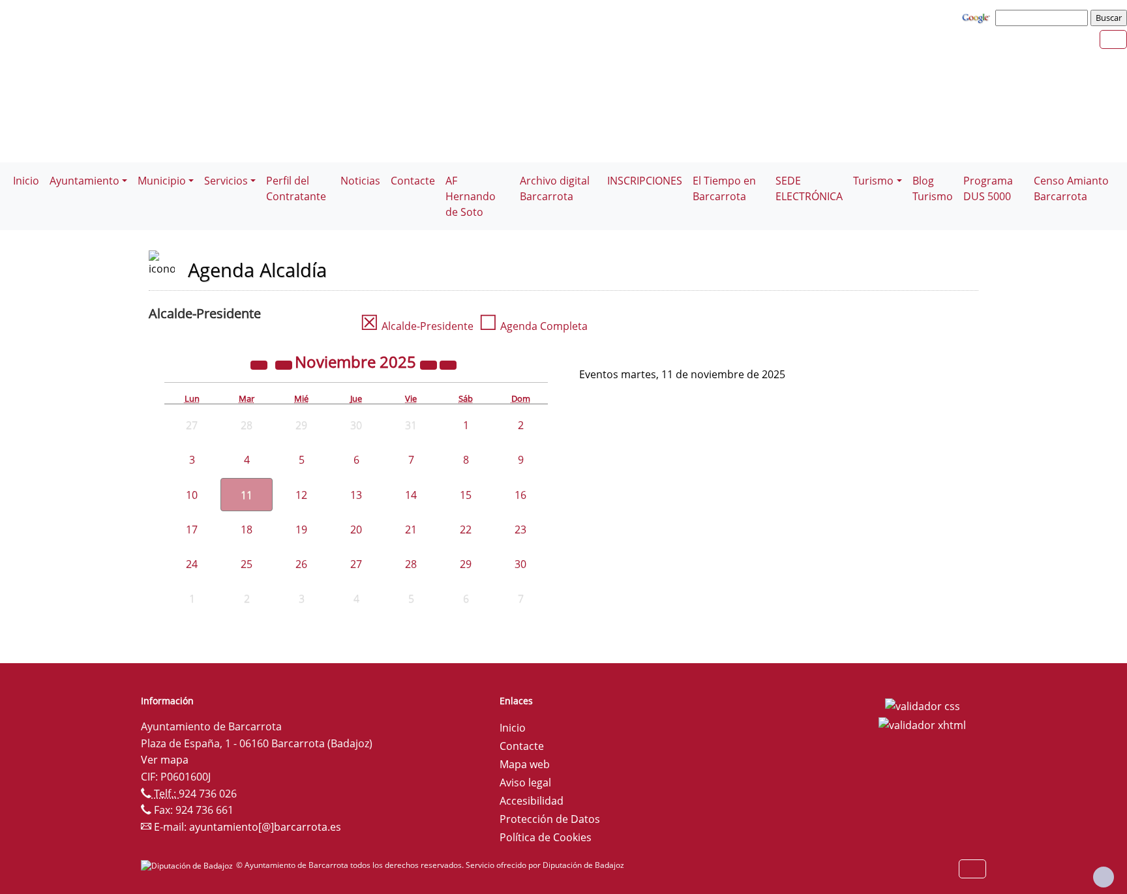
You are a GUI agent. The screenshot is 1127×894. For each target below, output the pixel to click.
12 (301, 495)
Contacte (413, 180)
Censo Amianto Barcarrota (1071, 188)
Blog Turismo (932, 188)
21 (411, 529)
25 (246, 564)
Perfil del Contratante (296, 188)
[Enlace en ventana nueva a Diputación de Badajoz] (188, 865)
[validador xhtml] (922, 724)
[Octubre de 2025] (285, 364)
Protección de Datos (550, 819)
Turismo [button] (873, 180)
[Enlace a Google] (977, 17)
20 (356, 529)
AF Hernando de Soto (470, 196)
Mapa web (525, 764)
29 (466, 564)
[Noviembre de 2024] (260, 364)
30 (520, 564)
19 (301, 529)
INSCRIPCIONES (644, 180)
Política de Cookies (546, 837)
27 (356, 564)
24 (192, 564)
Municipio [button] (162, 180)
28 (411, 564)
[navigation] (1043, 17)
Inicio (26, 180)
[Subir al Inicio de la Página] (1103, 877)
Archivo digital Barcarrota (555, 188)
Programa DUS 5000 (988, 188)
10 (192, 495)
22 (466, 529)
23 (520, 529)
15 (466, 495)
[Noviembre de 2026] (430, 364)
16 (520, 495)
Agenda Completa (533, 326)
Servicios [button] (226, 180)
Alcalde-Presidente (416, 326)
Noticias (360, 180)
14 (411, 495)
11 (246, 495)
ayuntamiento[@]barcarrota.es (265, 827)
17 (192, 529)
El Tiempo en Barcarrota (724, 188)
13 (356, 495)
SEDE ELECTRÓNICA (809, 188)
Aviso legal (525, 782)
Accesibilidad (532, 801)
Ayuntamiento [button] (84, 180)
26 (301, 564)
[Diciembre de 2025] (448, 364)
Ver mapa (164, 759)
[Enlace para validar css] (922, 705)
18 (246, 529)
